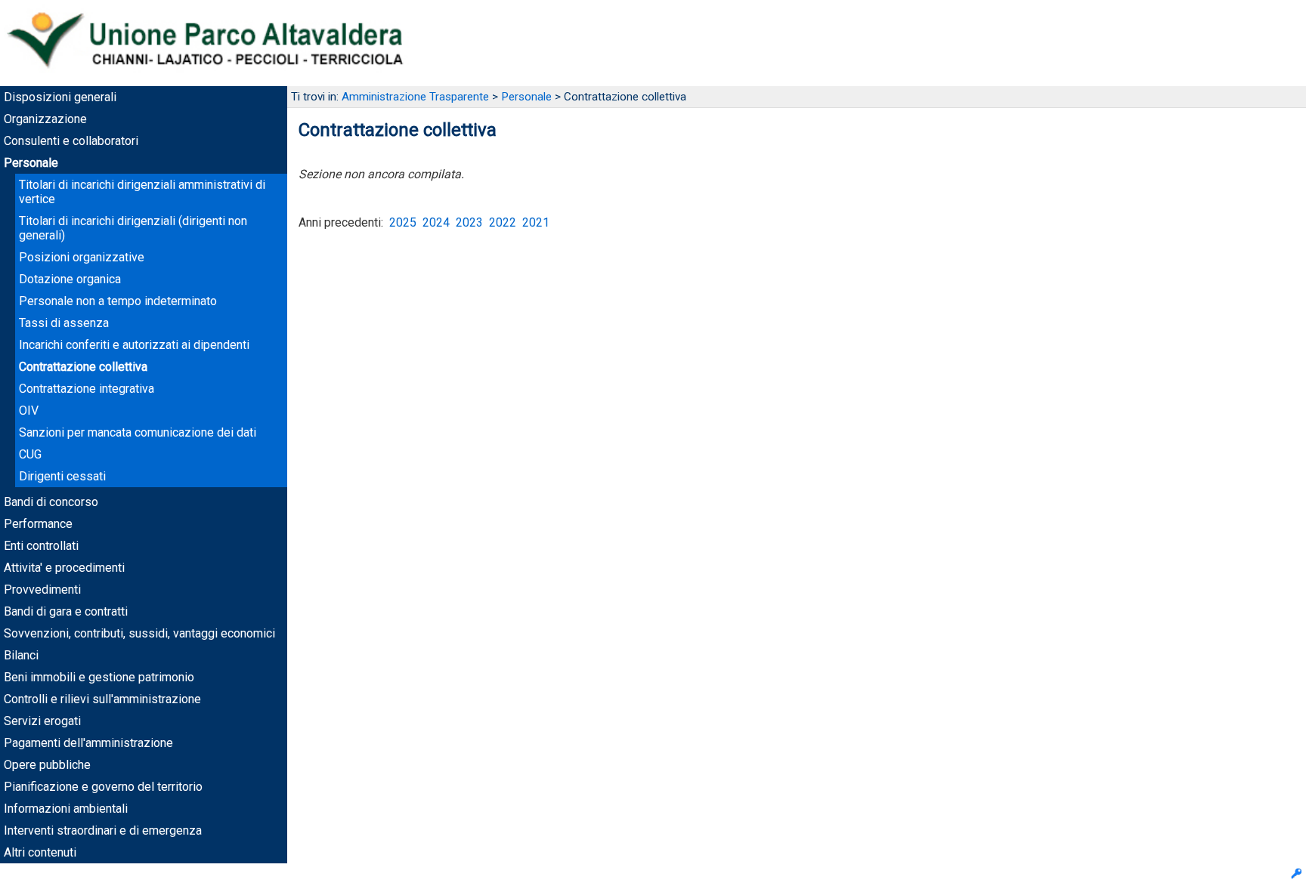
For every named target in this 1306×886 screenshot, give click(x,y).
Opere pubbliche (47, 765)
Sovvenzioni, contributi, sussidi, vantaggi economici (139, 633)
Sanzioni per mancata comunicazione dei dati (137, 432)
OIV (29, 410)
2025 (402, 222)
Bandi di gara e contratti (66, 611)
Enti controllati (41, 546)
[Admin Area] (1296, 875)
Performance (38, 524)
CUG (30, 454)
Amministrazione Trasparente (415, 96)
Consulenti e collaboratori (71, 141)
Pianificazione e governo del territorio (103, 786)
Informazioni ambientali (66, 808)
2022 (502, 222)
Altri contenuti (40, 852)
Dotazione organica (70, 279)
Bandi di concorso (51, 502)
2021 (535, 222)
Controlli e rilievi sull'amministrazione (102, 699)
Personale (31, 163)
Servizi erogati (42, 721)
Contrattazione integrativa (86, 388)
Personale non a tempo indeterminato (118, 301)
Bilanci (21, 655)
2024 (436, 222)
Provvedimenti (42, 589)
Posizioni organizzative (81, 257)
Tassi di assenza (64, 323)
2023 (469, 222)
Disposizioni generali (60, 97)
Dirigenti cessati (62, 476)
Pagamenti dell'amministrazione (88, 743)
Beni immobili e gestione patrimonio (99, 677)
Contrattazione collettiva (83, 367)
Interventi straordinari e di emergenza (103, 830)
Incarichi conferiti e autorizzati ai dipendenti (134, 345)
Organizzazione (45, 119)
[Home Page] (219, 79)
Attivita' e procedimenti (64, 567)
